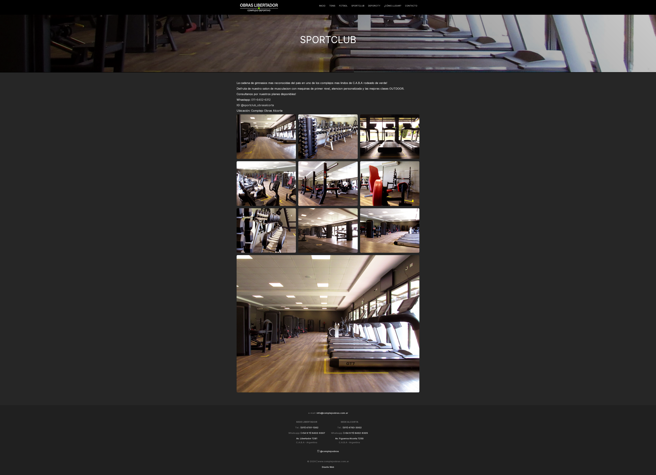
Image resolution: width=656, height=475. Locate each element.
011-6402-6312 (261, 99)
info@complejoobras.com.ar (332, 413)
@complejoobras (329, 451)
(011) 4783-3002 (352, 427)
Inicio (322, 5)
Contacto (411, 5)
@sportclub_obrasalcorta (257, 105)
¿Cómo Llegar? (392, 5)
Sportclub (357, 5)
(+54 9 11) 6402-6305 (355, 433)
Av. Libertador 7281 (306, 438)
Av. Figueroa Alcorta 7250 (349, 438)
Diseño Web (328, 467)
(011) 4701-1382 (309, 427)
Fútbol (343, 5)
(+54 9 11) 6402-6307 (313, 433)
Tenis (332, 5)
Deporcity (374, 5)
